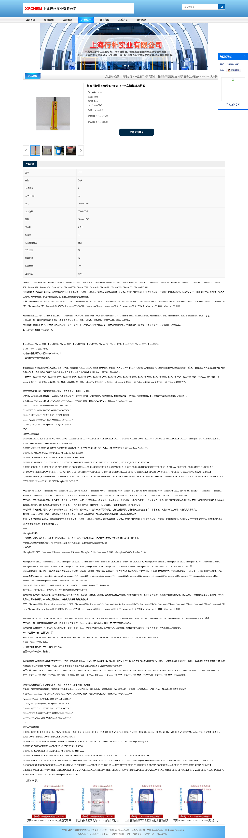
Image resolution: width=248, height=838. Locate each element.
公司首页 (30, 20)
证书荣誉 (104, 20)
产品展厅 (86, 20)
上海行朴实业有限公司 (114, 834)
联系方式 (123, 20)
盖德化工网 (149, 834)
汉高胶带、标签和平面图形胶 (161, 76)
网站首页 (127, 76)
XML (129, 834)
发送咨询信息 (137, 132)
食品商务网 (162, 834)
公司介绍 (49, 20)
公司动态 (67, 20)
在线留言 (141, 20)
